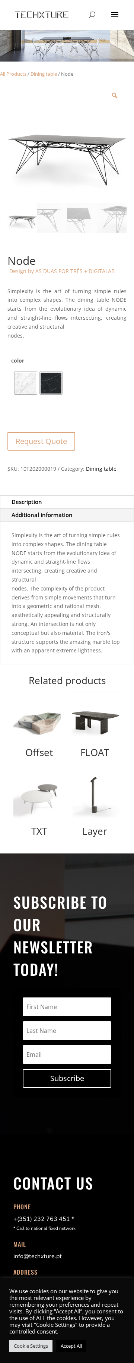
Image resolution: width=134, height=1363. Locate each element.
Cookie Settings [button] (31, 1345)
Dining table (44, 73)
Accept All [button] (71, 1345)
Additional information (42, 514)
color (17, 360)
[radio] (26, 383)
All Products (13, 73)
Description (27, 501)
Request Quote (41, 441)
